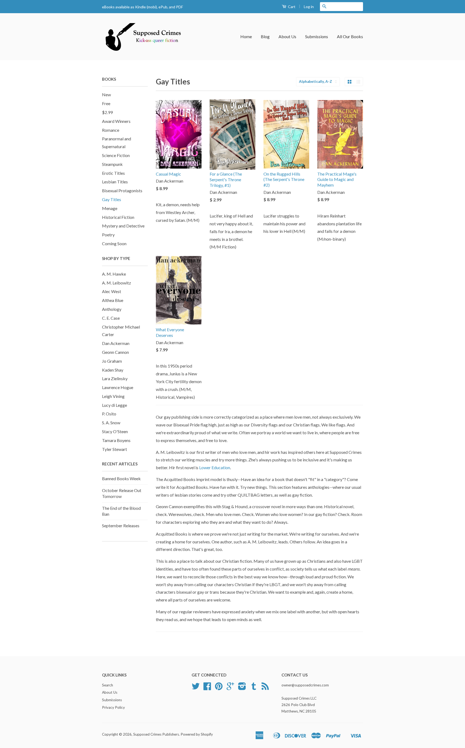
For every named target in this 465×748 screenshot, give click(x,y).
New (106, 94)
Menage (109, 208)
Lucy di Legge (114, 405)
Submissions (316, 36)
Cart (291, 6)
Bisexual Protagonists (122, 190)
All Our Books (350, 36)
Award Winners (116, 121)
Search (107, 685)
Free (106, 103)
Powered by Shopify (197, 734)
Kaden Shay (112, 369)
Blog (265, 36)
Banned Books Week (121, 478)
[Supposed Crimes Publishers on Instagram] (242, 688)
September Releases (120, 525)
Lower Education (214, 467)
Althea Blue (112, 300)
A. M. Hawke (114, 273)
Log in (309, 6)
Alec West (111, 291)
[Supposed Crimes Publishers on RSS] (265, 688)
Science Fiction (116, 155)
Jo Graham (112, 361)
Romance (110, 130)
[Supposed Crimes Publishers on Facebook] (207, 688)
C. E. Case (111, 317)
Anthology (111, 309)
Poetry (108, 234)
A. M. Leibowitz (116, 282)
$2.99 (107, 112)
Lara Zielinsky (115, 378)
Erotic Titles (113, 173)
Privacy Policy (113, 707)
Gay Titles (111, 199)
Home (246, 36)
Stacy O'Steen (115, 431)
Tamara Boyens (116, 440)
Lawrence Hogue (117, 387)
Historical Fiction (118, 217)
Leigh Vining (113, 396)
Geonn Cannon (115, 352)
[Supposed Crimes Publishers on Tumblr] (254, 688)
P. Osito (109, 413)
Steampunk (112, 164)
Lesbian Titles (115, 181)
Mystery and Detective (123, 225)
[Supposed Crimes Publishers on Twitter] (196, 688)
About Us (287, 36)
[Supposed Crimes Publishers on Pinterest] (219, 688)
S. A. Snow (111, 422)
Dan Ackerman (115, 343)
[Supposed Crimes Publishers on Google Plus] (230, 688)
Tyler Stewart (114, 449)
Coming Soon (114, 243)
